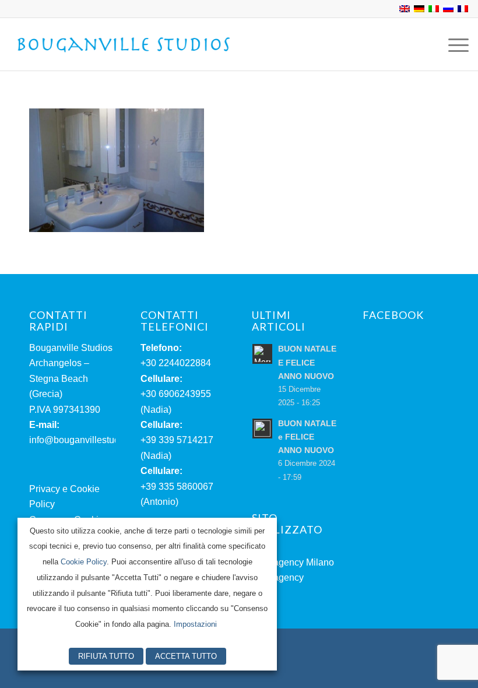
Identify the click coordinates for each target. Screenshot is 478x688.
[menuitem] (453, 44)
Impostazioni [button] (195, 624)
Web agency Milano (293, 562)
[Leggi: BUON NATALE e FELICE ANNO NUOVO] (262, 428)
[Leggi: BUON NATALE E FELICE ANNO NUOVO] (262, 353)
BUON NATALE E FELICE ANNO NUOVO (307, 362)
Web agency (278, 577)
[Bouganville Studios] (124, 44)
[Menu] (453, 44)
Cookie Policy (84, 561)
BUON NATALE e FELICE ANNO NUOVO (307, 437)
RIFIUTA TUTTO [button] (106, 656)
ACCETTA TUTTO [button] (186, 656)
